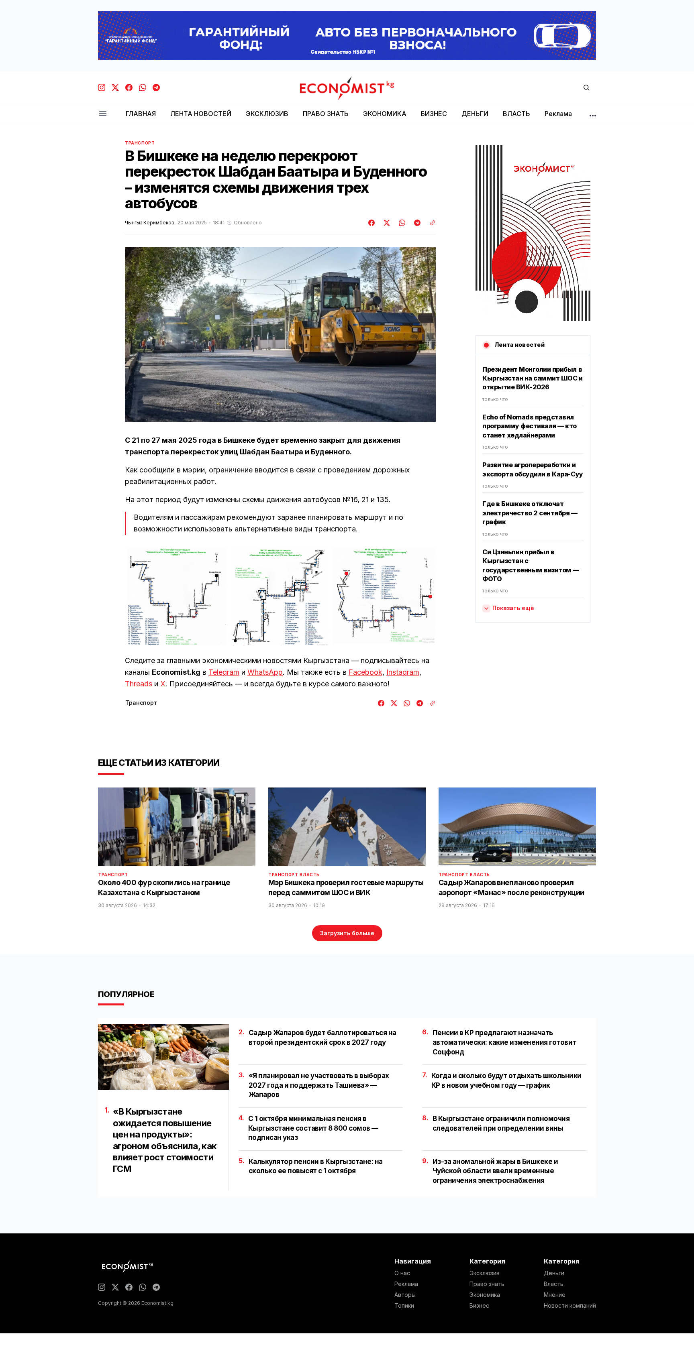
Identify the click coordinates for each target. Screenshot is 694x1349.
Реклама (406, 1284)
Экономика (484, 1295)
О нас (402, 1273)
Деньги (554, 1273)
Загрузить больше (347, 933)
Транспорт (140, 143)
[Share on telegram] (416, 223)
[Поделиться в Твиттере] (385, 223)
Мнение (554, 1295)
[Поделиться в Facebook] (372, 223)
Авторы (405, 1295)
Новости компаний (570, 1305)
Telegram (223, 672)
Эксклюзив (484, 1273)
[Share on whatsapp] (400, 223)
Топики (404, 1305)
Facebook (365, 672)
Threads (138, 684)
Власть (310, 875)
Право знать (486, 1284)
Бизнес (479, 1305)
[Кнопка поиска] (586, 88)
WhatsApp (265, 672)
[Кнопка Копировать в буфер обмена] (430, 223)
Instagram (402, 672)
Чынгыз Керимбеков (149, 223)
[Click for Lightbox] (176, 596)
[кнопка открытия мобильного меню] (103, 113)
